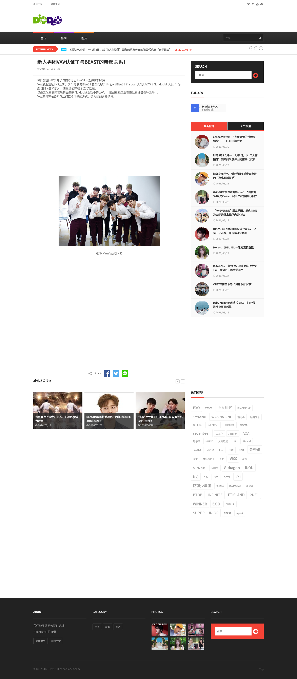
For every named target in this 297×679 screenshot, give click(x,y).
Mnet (241, 449)
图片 (84, 38)
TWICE (208, 408)
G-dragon (232, 467)
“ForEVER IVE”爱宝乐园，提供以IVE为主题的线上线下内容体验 (235, 212)
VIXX (233, 458)
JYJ (238, 476)
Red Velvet (235, 486)
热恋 (216, 477)
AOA (246, 433)
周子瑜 (196, 441)
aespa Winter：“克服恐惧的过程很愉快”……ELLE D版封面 (234, 139)
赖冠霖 (241, 417)
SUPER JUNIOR (206, 512)
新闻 (64, 38)
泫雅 (231, 449)
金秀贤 (254, 449)
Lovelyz (197, 449)
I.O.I (221, 449)
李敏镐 (249, 486)
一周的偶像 (228, 425)
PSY (206, 477)
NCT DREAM (199, 417)
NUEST (209, 441)
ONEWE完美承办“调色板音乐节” (233, 284)
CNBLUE (230, 504)
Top (261, 669)
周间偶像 (255, 417)
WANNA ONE (221, 416)
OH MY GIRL (199, 468)
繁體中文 (55, 3)
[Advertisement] (190, 20)
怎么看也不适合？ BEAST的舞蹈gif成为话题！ (56, 419)
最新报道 (209, 126)
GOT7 (227, 477)
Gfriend (246, 441)
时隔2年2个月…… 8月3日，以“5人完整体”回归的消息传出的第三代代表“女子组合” (121, 49)
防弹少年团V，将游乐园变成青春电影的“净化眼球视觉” (235, 176)
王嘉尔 (219, 433)
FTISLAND (236, 494)
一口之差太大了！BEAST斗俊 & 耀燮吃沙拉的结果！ (160, 419)
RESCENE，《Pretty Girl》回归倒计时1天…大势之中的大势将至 (235, 268)
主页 (43, 38)
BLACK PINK (244, 408)
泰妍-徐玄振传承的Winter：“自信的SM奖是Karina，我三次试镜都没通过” (235, 194)
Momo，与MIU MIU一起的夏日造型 (233, 247)
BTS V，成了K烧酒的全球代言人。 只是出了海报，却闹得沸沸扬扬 (234, 231)
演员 (244, 459)
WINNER (200, 503)
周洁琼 (210, 449)
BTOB (197, 494)
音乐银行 (212, 425)
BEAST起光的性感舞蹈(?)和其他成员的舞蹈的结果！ (108, 419)
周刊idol (197, 425)
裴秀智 (215, 468)
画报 (195, 459)
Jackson (232, 433)
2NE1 (254, 494)
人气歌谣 (223, 441)
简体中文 (37, 3)
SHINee (220, 486)
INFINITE (215, 494)
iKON (249, 467)
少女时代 (225, 407)
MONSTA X (208, 459)
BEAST (227, 513)
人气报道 (245, 126)
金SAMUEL (245, 425)
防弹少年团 (202, 485)
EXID (216, 503)
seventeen (202, 433)
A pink (239, 513)
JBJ (235, 441)
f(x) (196, 476)
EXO (196, 407)
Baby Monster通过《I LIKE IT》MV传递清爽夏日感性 (234, 305)
